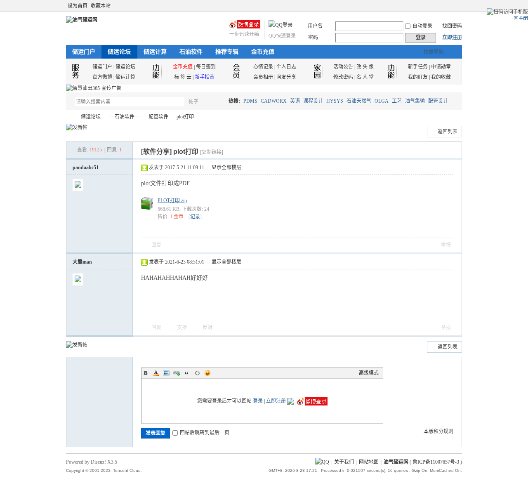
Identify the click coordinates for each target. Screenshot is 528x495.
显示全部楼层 (226, 167)
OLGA (382, 101)
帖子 (193, 102)
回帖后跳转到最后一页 (204, 433)
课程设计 (313, 101)
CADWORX (274, 101)
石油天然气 (358, 101)
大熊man (82, 262)
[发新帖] (76, 127)
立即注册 (452, 37)
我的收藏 (441, 77)
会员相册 (263, 77)
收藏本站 (101, 6)
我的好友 (418, 77)
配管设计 (438, 101)
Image (166, 373)
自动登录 (422, 26)
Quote (187, 373)
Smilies (207, 373)
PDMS (250, 101)
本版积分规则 (438, 431)
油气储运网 (69, 117)
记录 (195, 216)
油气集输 (415, 101)
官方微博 (102, 77)
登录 (258, 401)
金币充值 (262, 52)
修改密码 (343, 77)
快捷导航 (433, 52)
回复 (156, 245)
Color (156, 373)
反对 (207, 327)
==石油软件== (124, 117)
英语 (295, 101)
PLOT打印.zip (172, 200)
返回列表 (447, 131)
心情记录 (263, 67)
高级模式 (369, 373)
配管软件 (158, 117)
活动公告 (343, 67)
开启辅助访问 (450, 5)
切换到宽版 (457, 5)
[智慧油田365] (93, 88)
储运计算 (155, 52)
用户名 (315, 26)
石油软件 (191, 52)
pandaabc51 (86, 167)
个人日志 (286, 67)
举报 (446, 245)
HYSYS (334, 101)
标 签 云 (182, 77)
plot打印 (185, 117)
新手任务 (418, 67)
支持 (182, 327)
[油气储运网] (81, 20)
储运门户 (83, 52)
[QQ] (322, 462)
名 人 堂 (365, 77)
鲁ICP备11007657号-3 (435, 462)
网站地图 (369, 462)
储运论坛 (119, 52)
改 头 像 (365, 67)
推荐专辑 (226, 52)
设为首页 (77, 6)
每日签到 (206, 67)
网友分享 (286, 77)
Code (197, 373)
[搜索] (217, 101)
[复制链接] (211, 152)
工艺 (397, 101)
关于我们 (344, 462)
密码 (313, 37)
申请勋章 (441, 67)
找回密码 (452, 26)
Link (176, 373)
